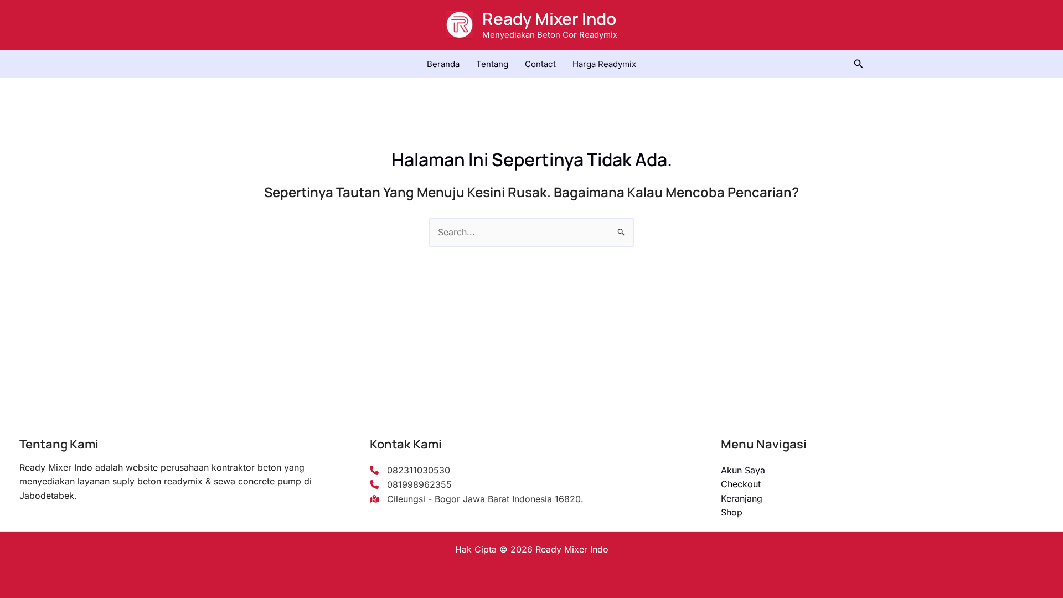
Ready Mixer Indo (549, 18)
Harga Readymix (604, 64)
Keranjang (741, 498)
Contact (540, 64)
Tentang (492, 64)
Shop (731, 512)
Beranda (443, 64)
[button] (859, 64)
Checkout (741, 483)
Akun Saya (743, 470)
